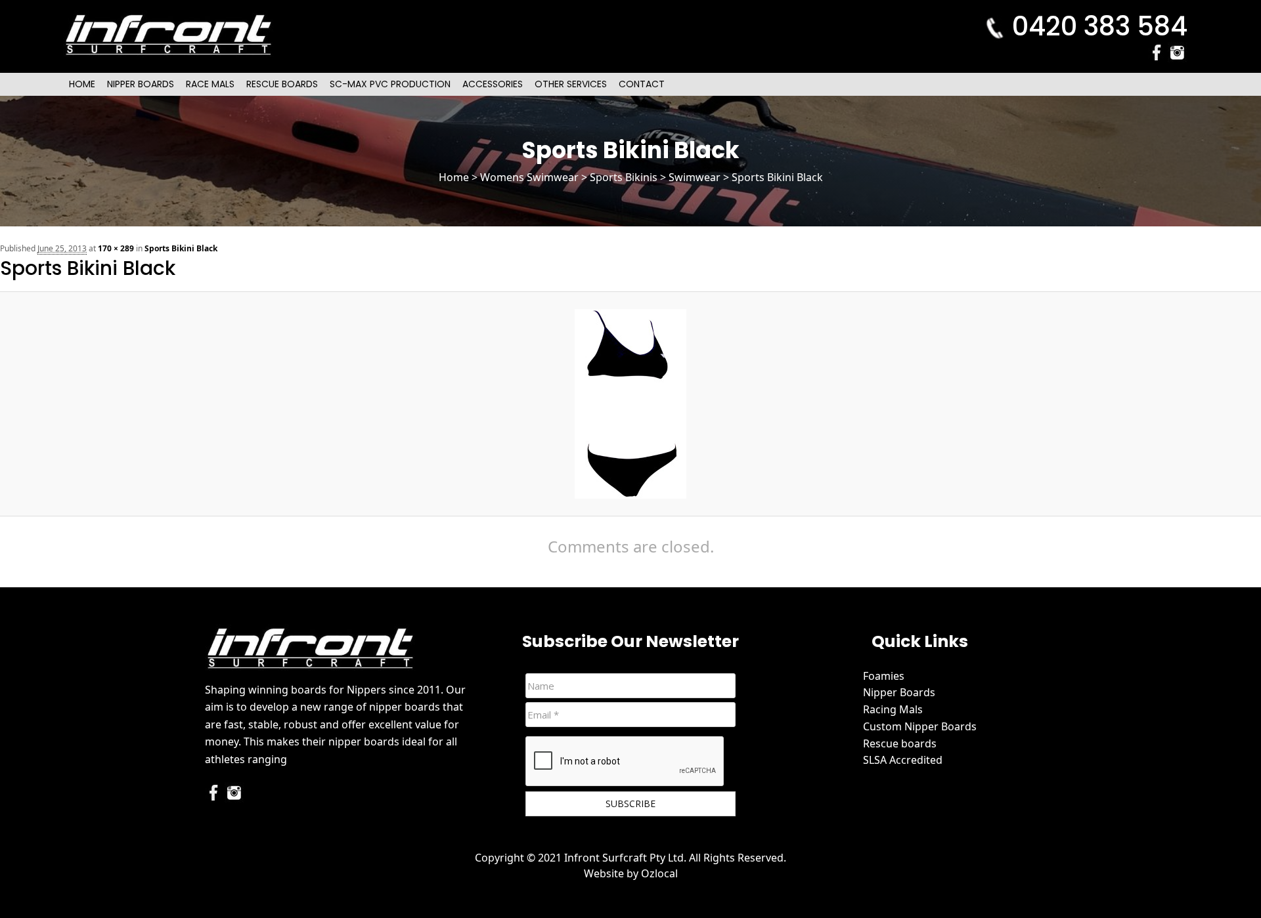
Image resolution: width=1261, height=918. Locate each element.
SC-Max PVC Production (390, 84)
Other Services (571, 84)
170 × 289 (116, 248)
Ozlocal (659, 873)
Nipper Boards (140, 84)
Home (82, 84)
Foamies (883, 676)
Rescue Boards (282, 84)
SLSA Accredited (902, 760)
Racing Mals (893, 709)
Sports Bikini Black (180, 248)
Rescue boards (900, 743)
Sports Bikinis (623, 177)
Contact (642, 84)
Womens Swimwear (529, 177)
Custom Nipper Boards (920, 726)
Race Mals (210, 84)
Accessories (492, 84)
